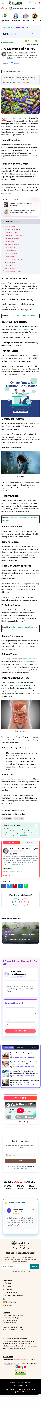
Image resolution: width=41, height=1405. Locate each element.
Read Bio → (6, 875)
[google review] (20, 1368)
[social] (11, 853)
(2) (31, 360)
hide (16, 221)
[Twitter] (17, 1248)
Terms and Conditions (20, 1385)
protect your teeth (24, 329)
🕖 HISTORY (19, 818)
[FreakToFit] (15, 3)
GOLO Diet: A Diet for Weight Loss (23, 316)
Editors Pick (20, 1047)
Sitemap (12, 1382)
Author (11, 842)
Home (4, 27)
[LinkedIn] (28, 1248)
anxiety (31, 485)
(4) (12, 696)
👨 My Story (7, 1286)
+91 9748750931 (16, 1327)
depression (5, 488)
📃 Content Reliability (10, 1292)
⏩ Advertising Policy (9, 1302)
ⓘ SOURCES (7, 818)
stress (17, 613)
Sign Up (34, 1266)
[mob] (20, 397)
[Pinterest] (24, 1248)
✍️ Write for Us (8, 1305)
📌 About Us (7, 1283)
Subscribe (32, 3)
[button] (38, 3)
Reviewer (29, 842)
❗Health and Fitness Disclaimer (13, 1296)
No (25, 902)
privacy (17, 1271)
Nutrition (10, 27)
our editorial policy (23, 82)
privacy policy (31, 1166)
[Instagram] (20, 1248)
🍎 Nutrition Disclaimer (20, 825)
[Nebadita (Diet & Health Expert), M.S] (6, 851)
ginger (17, 552)
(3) (24, 620)
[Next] (38, 8)
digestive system (17, 685)
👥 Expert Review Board (10, 1299)
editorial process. (18, 865)
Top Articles (33, 1047)
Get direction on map (9, 1322)
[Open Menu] (3, 3)
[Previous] (6, 8)
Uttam (33, 1389)
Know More (23, 835)
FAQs (18, 1382)
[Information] (23, 71)
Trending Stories (8, 1047)
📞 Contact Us (7, 1289)
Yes (16, 902)
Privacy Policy (26, 1382)
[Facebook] (13, 1248)
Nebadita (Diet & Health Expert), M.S (24, 849)
